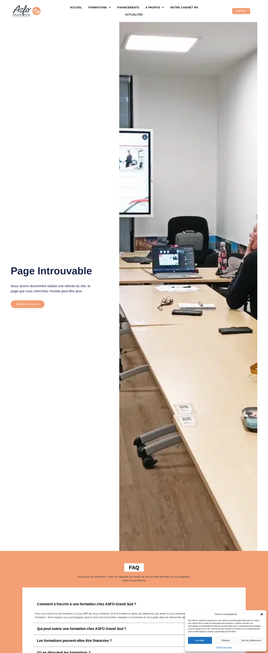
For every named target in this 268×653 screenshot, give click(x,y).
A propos (152, 7)
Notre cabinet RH (184, 7)
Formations (97, 7)
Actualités (134, 14)
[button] (261, 614)
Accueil (76, 7)
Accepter (200, 640)
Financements (128, 7)
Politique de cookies (224, 647)
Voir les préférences (251, 640)
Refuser (226, 640)
